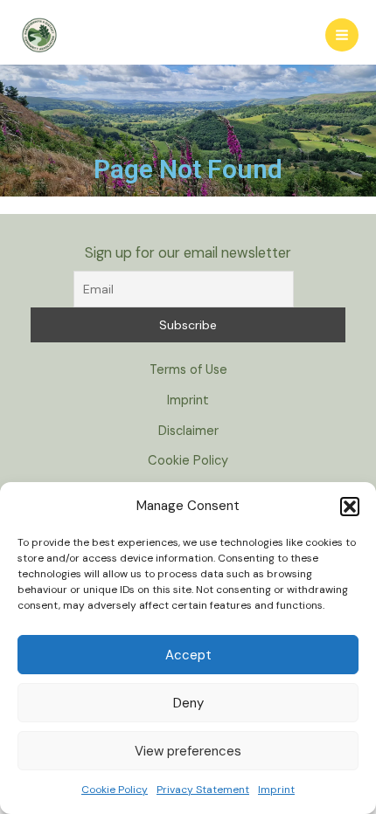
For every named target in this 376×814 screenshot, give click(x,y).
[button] (350, 506)
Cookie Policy (114, 790)
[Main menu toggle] (342, 35)
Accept (188, 655)
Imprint (276, 790)
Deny (188, 703)
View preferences (188, 751)
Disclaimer (188, 431)
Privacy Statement (203, 790)
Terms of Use (188, 370)
